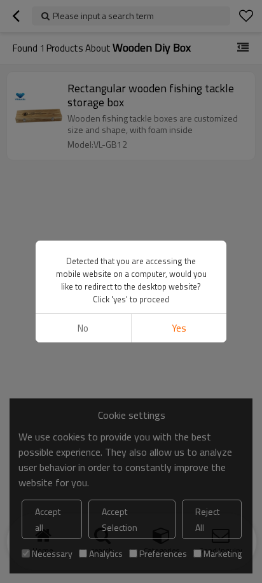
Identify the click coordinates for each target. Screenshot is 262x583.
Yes (179, 328)
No (83, 328)
